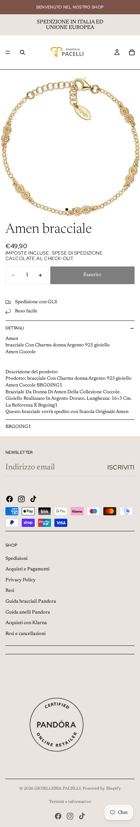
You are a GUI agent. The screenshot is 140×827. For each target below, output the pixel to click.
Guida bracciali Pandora (30, 601)
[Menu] (8, 52)
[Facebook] (9, 499)
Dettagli (14, 328)
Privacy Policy (20, 580)
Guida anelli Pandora (27, 612)
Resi (9, 590)
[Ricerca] (22, 52)
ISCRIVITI (121, 467)
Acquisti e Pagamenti (27, 569)
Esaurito (92, 275)
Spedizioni (16, 558)
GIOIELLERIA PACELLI (57, 789)
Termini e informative (70, 802)
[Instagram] (21, 499)
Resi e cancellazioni (25, 634)
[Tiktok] (33, 499)
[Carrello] (131, 52)
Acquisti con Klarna (26, 623)
